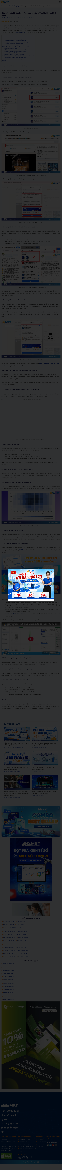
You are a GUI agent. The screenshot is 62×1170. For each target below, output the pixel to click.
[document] (31, 585)
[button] (51, 571)
